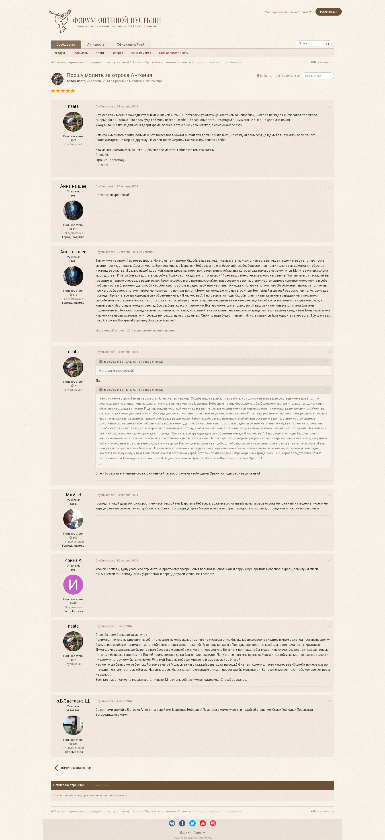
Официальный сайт (131, 44)
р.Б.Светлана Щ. (73, 701)
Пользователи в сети (173, 53)
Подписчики (313, 75)
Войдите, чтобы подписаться (280, 75)
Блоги (100, 53)
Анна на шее (73, 186)
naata (81, 81)
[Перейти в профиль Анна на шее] (73, 210)
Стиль (198, 832)
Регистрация (328, 11)
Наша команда (141, 53)
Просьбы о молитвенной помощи (137, 81)
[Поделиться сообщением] (329, 106)
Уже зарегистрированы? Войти (287, 12)
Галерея (117, 53)
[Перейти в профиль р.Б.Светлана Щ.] (73, 725)
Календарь (80, 53)
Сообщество (66, 44)
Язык (184, 832)
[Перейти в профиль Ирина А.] (73, 585)
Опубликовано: (117, 106)
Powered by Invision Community (192, 838)
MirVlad (73, 494)
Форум (60, 53)
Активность (96, 44)
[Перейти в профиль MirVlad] (73, 519)
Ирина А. (73, 560)
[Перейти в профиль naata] (57, 79)
